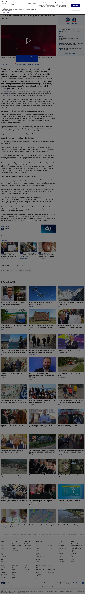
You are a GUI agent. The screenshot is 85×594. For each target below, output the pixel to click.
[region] (42, 7)
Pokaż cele (75, 9)
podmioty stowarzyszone (23, 3)
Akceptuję (75, 5)
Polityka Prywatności (5, 12)
